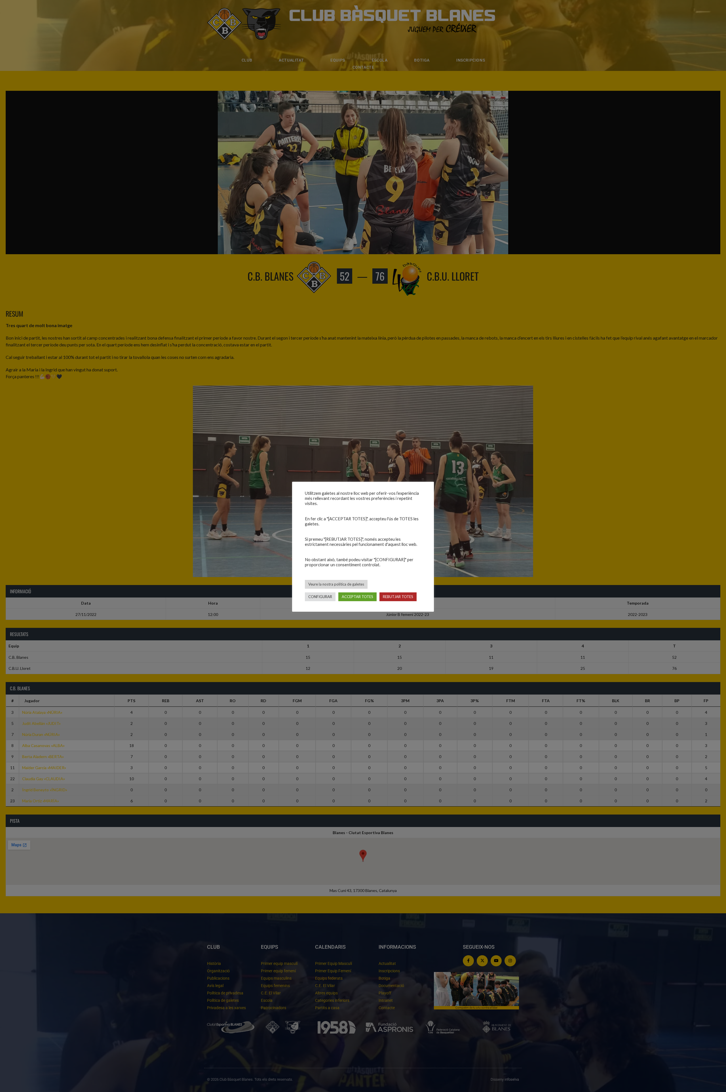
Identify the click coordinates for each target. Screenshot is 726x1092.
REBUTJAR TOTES (398, 596)
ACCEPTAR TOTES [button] (357, 596)
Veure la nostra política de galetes (336, 584)
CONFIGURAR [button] (320, 596)
